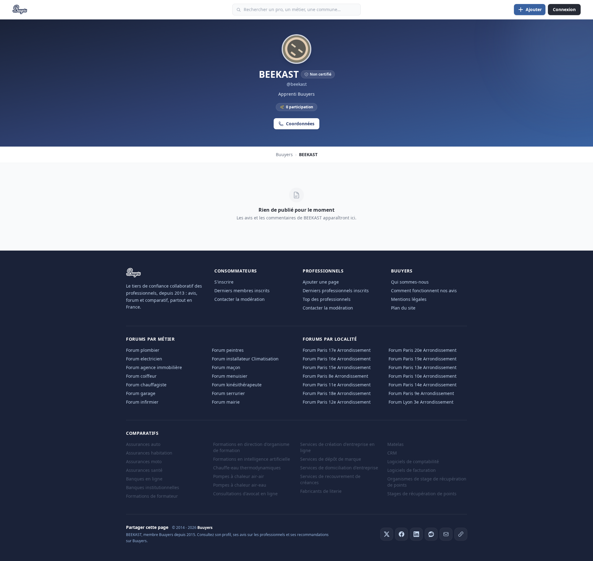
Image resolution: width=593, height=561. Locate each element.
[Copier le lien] (461, 534)
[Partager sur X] (387, 534)
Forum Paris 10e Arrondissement (422, 376)
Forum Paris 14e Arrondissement (422, 385)
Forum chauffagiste (146, 385)
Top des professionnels (327, 299)
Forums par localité (330, 339)
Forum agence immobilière (154, 367)
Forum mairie (226, 402)
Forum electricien (144, 359)
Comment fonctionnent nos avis (424, 290)
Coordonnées (300, 124)
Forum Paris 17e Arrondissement (337, 350)
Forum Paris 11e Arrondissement (337, 385)
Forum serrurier (228, 393)
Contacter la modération (239, 299)
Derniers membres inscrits (242, 290)
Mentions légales (409, 299)
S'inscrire (223, 282)
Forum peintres (228, 350)
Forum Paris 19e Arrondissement (422, 359)
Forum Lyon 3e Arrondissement (421, 402)
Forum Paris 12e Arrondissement (337, 402)
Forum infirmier (142, 402)
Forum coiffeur (141, 376)
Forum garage (140, 393)
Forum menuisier (229, 376)
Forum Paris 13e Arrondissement (422, 367)
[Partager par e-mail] (446, 534)
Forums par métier (150, 339)
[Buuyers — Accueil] (19, 10)
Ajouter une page (321, 282)
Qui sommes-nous (410, 282)
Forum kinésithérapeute (237, 385)
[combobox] (296, 9)
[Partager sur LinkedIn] (416, 534)
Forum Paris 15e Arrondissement (337, 367)
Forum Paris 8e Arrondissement (335, 376)
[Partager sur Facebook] (401, 534)
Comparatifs (142, 433)
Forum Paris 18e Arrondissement (337, 393)
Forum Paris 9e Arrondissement (421, 393)
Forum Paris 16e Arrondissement (337, 359)
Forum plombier (142, 350)
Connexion (564, 9)
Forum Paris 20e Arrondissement (422, 350)
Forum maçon (226, 367)
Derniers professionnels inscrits (336, 290)
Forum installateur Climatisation (245, 359)
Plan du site (403, 308)
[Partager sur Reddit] (431, 534)
